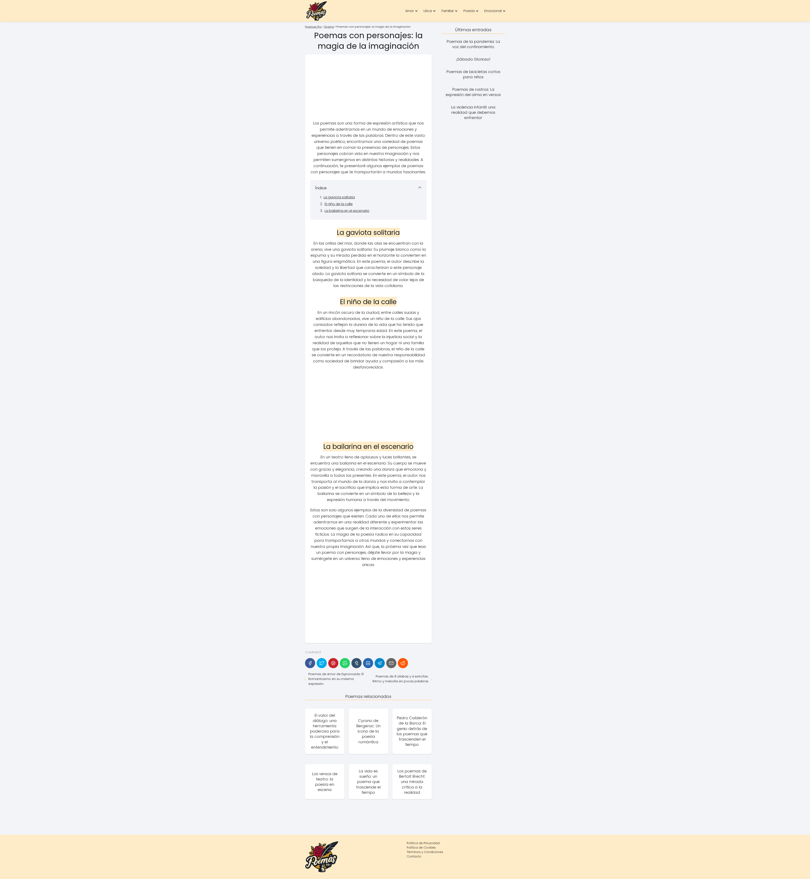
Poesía (469, 10)
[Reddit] (403, 663)
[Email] (391, 663)
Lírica (428, 10)
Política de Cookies (421, 847)
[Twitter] (322, 663)
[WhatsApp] (345, 663)
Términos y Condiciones (425, 852)
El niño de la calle (339, 204)
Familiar (447, 10)
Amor (409, 10)
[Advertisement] (368, 89)
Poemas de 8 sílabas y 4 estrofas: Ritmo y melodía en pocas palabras (400, 678)
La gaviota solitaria (339, 197)
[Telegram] (380, 663)
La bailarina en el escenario (347, 210)
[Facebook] (310, 663)
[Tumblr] (356, 663)
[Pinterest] (333, 663)
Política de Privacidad (423, 843)
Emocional (493, 10)
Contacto (414, 856)
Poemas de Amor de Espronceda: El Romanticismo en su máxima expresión (336, 679)
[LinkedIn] (368, 663)
